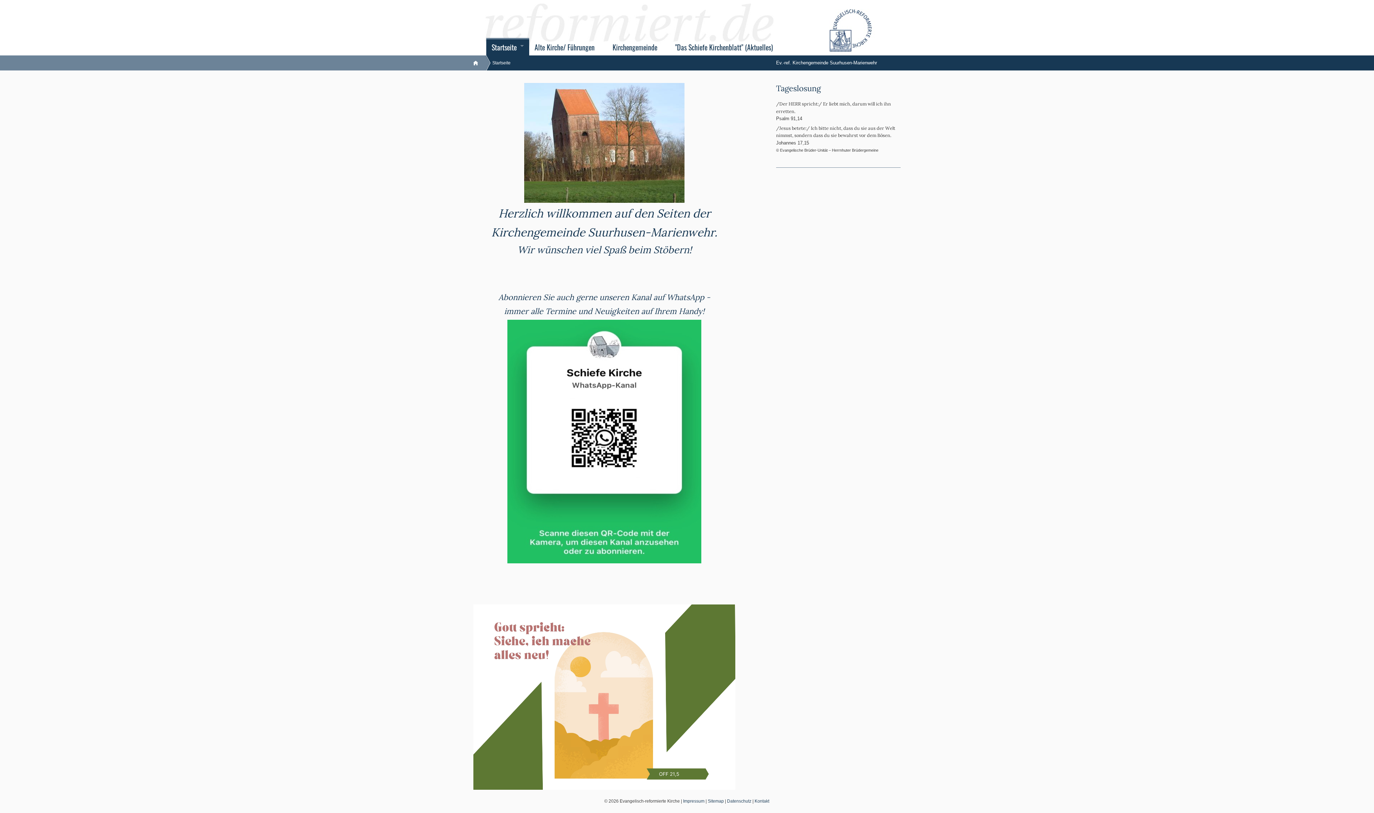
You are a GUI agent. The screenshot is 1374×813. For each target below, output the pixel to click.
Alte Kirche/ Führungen (565, 47)
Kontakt (762, 801)
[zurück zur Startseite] (479, 62)
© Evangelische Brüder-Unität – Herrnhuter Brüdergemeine (827, 150)
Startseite (504, 47)
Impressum (694, 801)
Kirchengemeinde (635, 47)
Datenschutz (739, 801)
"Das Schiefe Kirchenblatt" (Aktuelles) (724, 47)
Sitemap (716, 801)
